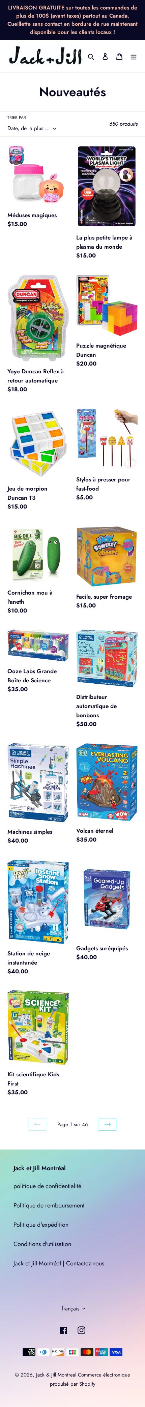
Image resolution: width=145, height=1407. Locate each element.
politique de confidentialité (47, 1186)
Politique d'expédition (40, 1224)
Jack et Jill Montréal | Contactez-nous (58, 1263)
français (70, 1308)
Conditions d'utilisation (42, 1244)
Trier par (16, 118)
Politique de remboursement (48, 1205)
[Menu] (133, 56)
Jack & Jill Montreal (56, 1375)
